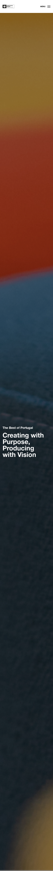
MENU (42, 6)
